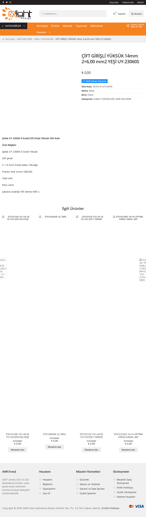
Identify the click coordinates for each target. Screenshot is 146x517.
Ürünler (55, 25)
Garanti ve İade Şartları (92, 488)
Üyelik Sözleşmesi (126, 492)
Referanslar (97, 25)
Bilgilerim (48, 484)
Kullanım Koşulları (126, 496)
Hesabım (41, 32)
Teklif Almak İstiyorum (95, 81)
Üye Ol (46, 493)
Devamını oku (17, 450)
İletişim (140, 2)
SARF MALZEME (24, 39)
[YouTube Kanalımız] (10, 2)
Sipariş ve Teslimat (90, 484)
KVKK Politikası (125, 487)
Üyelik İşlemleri (88, 493)
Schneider (17, 441)
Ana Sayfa (42, 25)
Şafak (91, 90)
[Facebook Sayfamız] (3, 2)
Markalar (67, 25)
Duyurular (114, 2)
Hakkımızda (127, 2)
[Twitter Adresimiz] (7, 2)
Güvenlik (84, 479)
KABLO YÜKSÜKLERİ (43, 39)
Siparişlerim (49, 488)
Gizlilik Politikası (110, 508)
